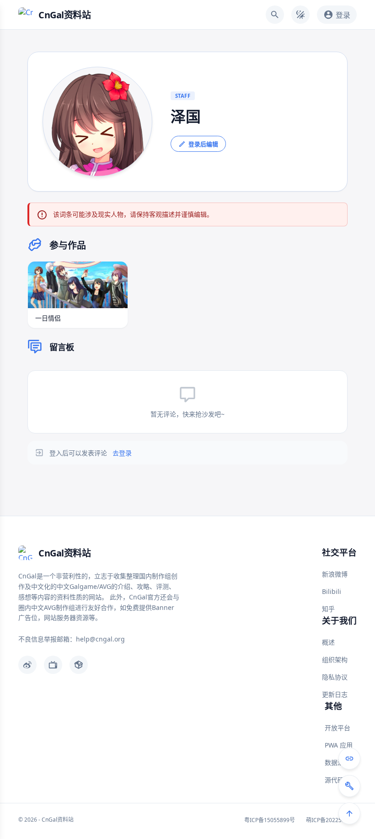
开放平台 (337, 727)
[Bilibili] (53, 665)
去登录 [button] (122, 453)
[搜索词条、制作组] (275, 14)
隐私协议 (335, 677)
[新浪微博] (27, 665)
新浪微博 (335, 574)
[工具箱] (349, 786)
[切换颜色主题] (300, 14)
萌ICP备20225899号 (331, 820)
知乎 (328, 608)
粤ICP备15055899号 (269, 820)
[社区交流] (349, 759)
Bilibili (331, 591)
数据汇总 (337, 762)
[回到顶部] (349, 813)
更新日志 (335, 694)
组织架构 (335, 659)
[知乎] (79, 665)
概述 (328, 642)
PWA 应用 (339, 745)
